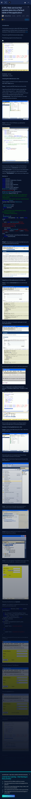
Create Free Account (8, 796)
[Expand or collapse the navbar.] (2, 2)
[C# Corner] (6, 2)
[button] (28, 2)
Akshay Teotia (8, 15)
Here (27, 32)
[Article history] (13, 16)
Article (26, 19)
